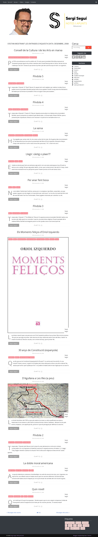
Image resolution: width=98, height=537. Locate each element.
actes (75, 72)
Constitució (11, 357)
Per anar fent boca (38, 180)
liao (22, 496)
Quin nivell (38, 489)
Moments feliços (19, 135)
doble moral (12, 470)
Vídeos (22, 2)
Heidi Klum (25, 470)
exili (10, 385)
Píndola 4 (38, 102)
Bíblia (10, 213)
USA (32, 470)
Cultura (76, 66)
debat (10, 109)
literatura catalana (27, 385)
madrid (18, 187)
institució (14, 385)
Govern (76, 70)
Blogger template (77, 535)
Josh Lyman (11, 442)
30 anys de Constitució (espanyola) (38, 350)
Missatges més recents (14, 512)
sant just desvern (79, 85)
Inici (39, 512)
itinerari (19, 385)
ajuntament (85, 523)
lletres (15, 239)
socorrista (30, 496)
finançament (17, 496)
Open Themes (87, 535)
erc (66, 525)
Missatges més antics (62, 512)
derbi (14, 187)
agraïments (11, 135)
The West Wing (20, 83)
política (76, 83)
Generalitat (77, 68)
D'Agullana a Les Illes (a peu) (38, 378)
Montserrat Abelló (31, 239)
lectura (20, 161)
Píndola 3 (38, 206)
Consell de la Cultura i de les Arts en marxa (38, 50)
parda (25, 496)
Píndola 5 (38, 76)
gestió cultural (33, 57)
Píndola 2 (38, 435)
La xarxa (38, 128)
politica (17, 357)
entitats (76, 79)
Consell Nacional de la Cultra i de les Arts (19, 57)
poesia (47, 239)
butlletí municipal (79, 75)
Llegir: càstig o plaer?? (38, 154)
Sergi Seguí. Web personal (17, 535)
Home (5, 2)
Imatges (27, 2)
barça (10, 187)
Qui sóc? (10, 2)
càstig (16, 161)
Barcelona (11, 161)
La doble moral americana (38, 463)
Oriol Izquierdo (28, 135)
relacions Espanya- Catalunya (27, 357)
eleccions (76, 77)
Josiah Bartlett (12, 83)
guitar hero (18, 470)
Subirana (35, 135)
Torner (57, 239)
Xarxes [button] (16, 2)
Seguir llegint (13, 69)
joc (29, 470)
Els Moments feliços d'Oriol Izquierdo (38, 232)
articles (76, 74)
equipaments (78, 81)
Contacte (33, 2)
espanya (11, 496)
